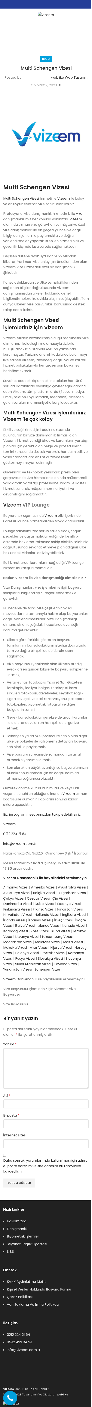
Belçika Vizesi (44, 892)
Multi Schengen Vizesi (21, 198)
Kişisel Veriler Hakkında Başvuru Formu (39, 1289)
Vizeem (63, 198)
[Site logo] (46, 14)
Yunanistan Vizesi (17, 969)
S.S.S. (11, 1251)
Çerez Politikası (20, 1296)
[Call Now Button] (10, 1398)
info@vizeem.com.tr (20, 843)
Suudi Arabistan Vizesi (33, 964)
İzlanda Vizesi (48, 925)
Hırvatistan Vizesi (17, 914)
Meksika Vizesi (15, 947)
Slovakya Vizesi (50, 958)
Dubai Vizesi (44, 903)
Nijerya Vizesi (61, 947)
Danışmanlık (17, 1228)
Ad (6, 1095)
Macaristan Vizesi (17, 942)
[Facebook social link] (40, 4)
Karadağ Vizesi (15, 931)
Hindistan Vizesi (70, 909)
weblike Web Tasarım (69, 77)
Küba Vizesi (60, 931)
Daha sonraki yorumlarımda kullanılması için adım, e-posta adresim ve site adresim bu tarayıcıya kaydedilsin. (45, 1166)
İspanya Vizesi (39, 920)
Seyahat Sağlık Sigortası (27, 1244)
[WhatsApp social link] (51, 4)
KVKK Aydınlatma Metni (26, 1281)
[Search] (87, 15)
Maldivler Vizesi (47, 942)
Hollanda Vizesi (46, 914)
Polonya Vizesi (27, 952)
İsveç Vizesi (63, 920)
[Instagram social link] (46, 4)
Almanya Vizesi (15, 887)
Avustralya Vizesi (72, 887)
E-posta (11, 1115)
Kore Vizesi (40, 931)
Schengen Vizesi (47, 969)
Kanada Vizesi (73, 925)
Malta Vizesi (73, 942)
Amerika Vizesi (43, 887)
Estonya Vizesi (69, 903)
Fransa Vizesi (43, 909)
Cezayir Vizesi (38, 898)
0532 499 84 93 (19, 1342)
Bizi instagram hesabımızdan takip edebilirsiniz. (42, 814)
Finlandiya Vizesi (16, 909)
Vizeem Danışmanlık (20, 979)
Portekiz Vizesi (53, 952)
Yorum (10, 1044)
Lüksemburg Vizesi (57, 936)
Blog (46, 59)
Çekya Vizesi (13, 898)
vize (79, 213)
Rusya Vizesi (25, 958)
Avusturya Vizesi (16, 892)
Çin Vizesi (60, 898)
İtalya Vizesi (25, 925)
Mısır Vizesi (38, 947)
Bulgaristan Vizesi (72, 892)
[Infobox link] (47, 30)
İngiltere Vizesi (74, 914)
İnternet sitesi (14, 1135)
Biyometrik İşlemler (23, 1236)
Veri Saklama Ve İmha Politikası (33, 1304)
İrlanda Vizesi (14, 920)
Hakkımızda (16, 1221)
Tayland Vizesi (65, 964)
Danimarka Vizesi (17, 903)
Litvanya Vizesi (27, 936)
